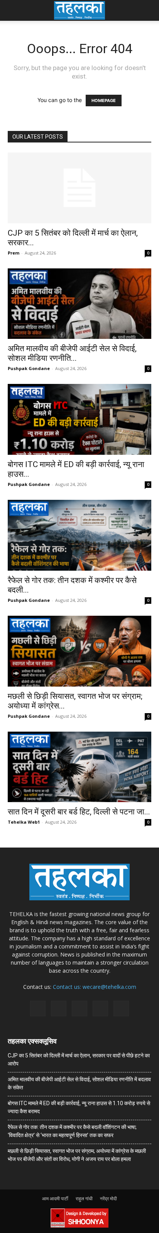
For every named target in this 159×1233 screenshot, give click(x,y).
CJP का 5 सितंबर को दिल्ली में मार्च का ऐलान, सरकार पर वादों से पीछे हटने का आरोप (79, 1059)
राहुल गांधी (84, 1198)
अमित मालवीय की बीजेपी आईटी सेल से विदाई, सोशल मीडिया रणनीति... (72, 353)
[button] (13, 10)
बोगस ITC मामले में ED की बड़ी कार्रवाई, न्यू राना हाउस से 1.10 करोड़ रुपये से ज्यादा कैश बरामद (79, 1107)
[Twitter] (100, 1008)
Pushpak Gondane (29, 368)
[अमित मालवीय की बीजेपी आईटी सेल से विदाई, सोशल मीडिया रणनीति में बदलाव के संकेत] (79, 303)
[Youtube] (121, 1008)
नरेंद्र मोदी (108, 1198)
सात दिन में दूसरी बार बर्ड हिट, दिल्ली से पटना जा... (79, 811)
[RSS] (79, 1008)
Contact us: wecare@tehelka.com (94, 986)
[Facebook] (38, 1008)
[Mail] (58, 1008)
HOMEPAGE (103, 100)
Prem (13, 253)
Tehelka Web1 (24, 822)
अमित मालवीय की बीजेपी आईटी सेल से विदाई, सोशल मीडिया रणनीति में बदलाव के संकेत (79, 1083)
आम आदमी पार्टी (55, 1198)
